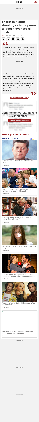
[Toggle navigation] (2, 2)
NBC (4, 35)
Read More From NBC (19, 98)
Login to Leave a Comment (19, 120)
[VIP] (36, 2)
